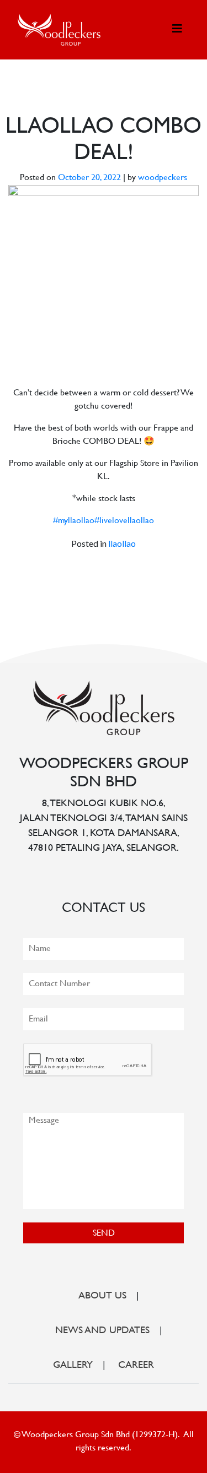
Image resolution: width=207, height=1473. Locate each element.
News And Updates (102, 1331)
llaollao (122, 543)
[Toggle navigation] (177, 29)
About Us (102, 1296)
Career (136, 1365)
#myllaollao (73, 521)
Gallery (73, 1365)
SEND (104, 1234)
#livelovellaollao (124, 521)
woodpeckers (162, 178)
